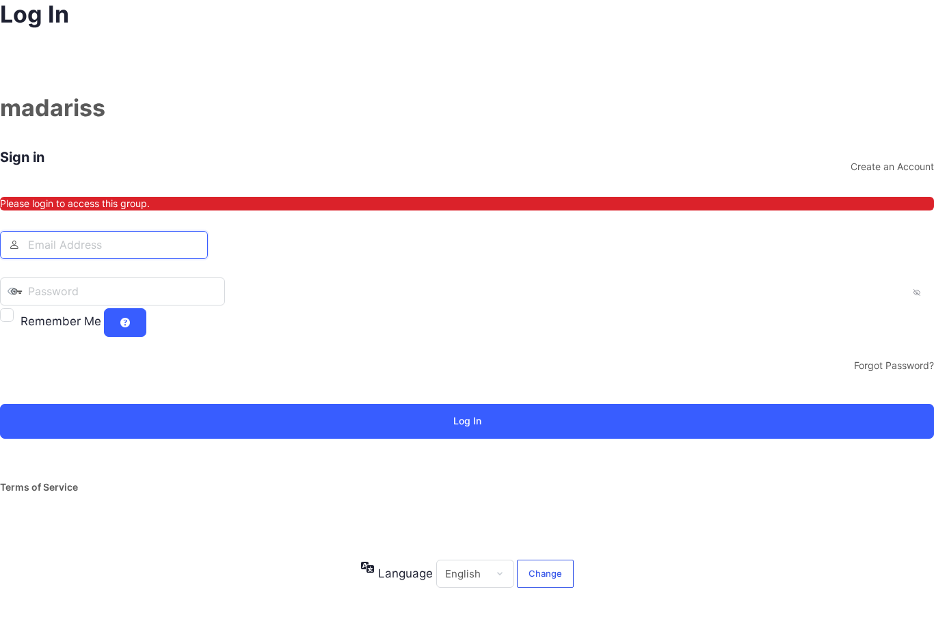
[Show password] (239, 291)
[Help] (125, 322)
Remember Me (61, 321)
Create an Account (892, 166)
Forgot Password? (894, 365)
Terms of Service (39, 487)
